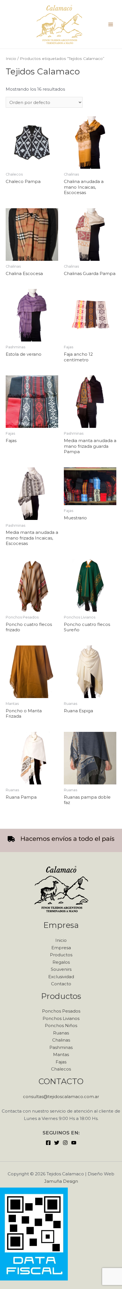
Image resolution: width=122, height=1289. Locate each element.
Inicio (11, 58)
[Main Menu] (110, 24)
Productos (61, 954)
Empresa (61, 947)
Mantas (61, 1054)
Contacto (61, 983)
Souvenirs (61, 969)
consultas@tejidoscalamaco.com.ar (61, 1096)
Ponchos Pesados (61, 1011)
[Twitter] (56, 1142)
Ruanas (61, 1033)
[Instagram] (65, 1142)
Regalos (61, 962)
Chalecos (61, 1069)
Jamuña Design (61, 1181)
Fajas (61, 1062)
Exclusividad (61, 976)
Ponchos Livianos (61, 1018)
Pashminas (61, 1047)
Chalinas (61, 1040)
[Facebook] (48, 1142)
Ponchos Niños (61, 1025)
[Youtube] (73, 1142)
